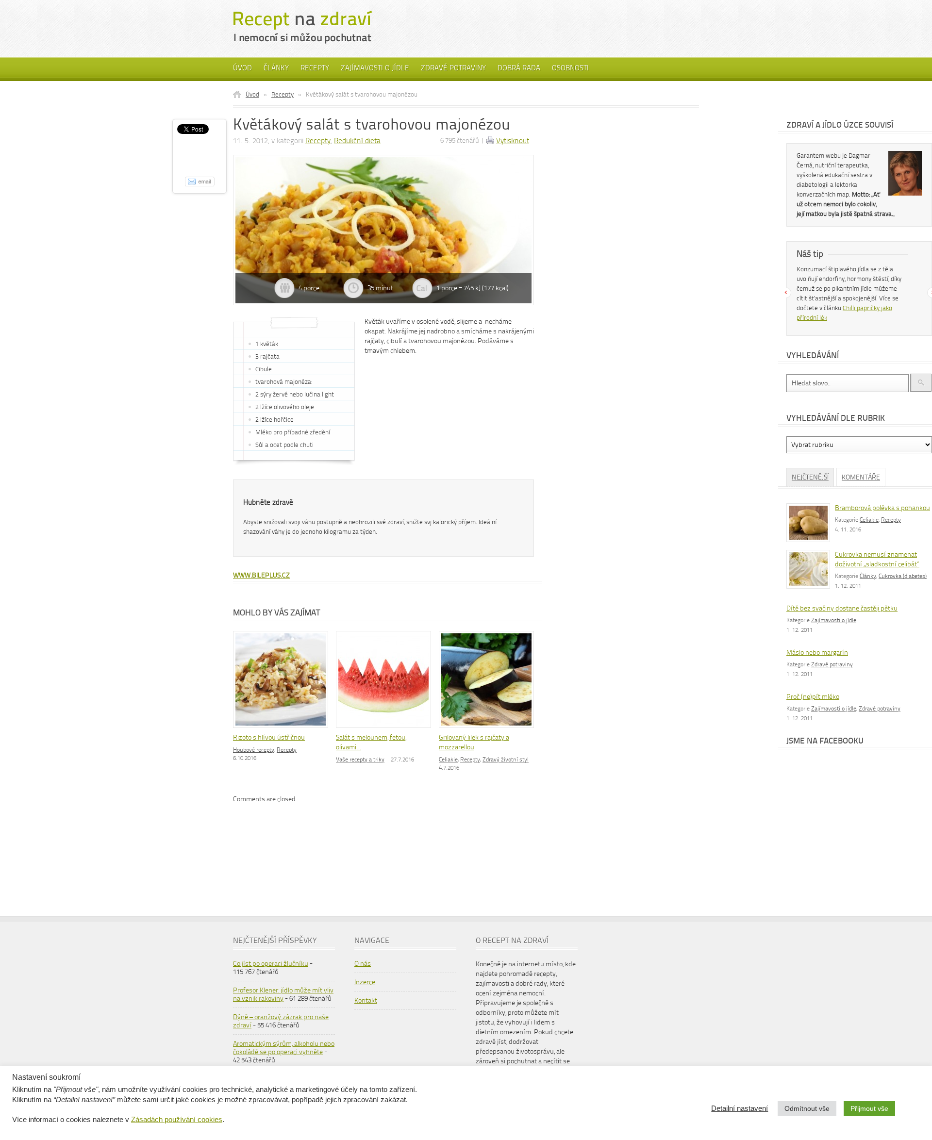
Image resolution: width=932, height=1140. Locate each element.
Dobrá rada (519, 68)
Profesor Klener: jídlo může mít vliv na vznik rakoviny (283, 994)
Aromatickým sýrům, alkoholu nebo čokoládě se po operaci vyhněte (283, 1048)
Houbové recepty (253, 749)
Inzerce (364, 982)
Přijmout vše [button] (869, 1108)
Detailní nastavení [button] (739, 1108)
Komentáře (861, 477)
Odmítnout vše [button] (807, 1108)
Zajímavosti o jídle (375, 68)
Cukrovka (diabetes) (903, 576)
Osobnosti (570, 68)
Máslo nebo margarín (817, 652)
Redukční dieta (357, 140)
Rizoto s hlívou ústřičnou (269, 737)
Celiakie (448, 759)
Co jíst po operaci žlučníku (270, 963)
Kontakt (365, 1000)
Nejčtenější (810, 477)
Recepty (314, 68)
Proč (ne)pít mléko (812, 697)
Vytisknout (512, 140)
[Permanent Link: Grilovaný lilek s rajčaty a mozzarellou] (489, 729)
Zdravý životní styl (506, 759)
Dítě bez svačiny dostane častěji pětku (842, 608)
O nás (362, 963)
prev (786, 292)
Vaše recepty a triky (360, 759)
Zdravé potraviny (453, 68)
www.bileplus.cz (261, 575)
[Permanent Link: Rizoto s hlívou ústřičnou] (283, 729)
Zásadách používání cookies (176, 1119)
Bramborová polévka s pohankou (882, 508)
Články (276, 68)
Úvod (242, 68)
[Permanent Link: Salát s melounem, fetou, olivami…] (386, 729)
